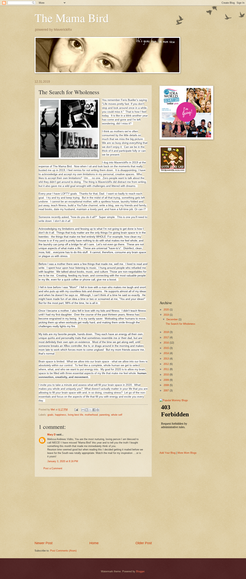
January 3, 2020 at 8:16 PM (62, 461)
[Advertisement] (93, 509)
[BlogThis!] (87, 410)
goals (50, 414)
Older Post (143, 543)
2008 (167, 385)
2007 (167, 390)
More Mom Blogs (187, 452)
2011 (167, 369)
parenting (104, 414)
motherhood (91, 414)
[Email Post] (76, 409)
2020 (167, 309)
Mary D (51, 434)
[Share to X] (90, 410)
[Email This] (83, 410)
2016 (167, 342)
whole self (116, 414)
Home (94, 543)
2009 (167, 380)
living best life (75, 414)
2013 (167, 358)
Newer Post (43, 543)
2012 (167, 364)
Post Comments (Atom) (63, 550)
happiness (60, 414)
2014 (167, 353)
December (172, 319)
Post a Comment (52, 468)
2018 (167, 332)
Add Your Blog (167, 452)
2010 (167, 374)
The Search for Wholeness (180, 323)
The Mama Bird (72, 17)
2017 (167, 337)
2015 (167, 348)
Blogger (140, 571)
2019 (167, 314)
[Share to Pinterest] (98, 410)
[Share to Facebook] (94, 410)
